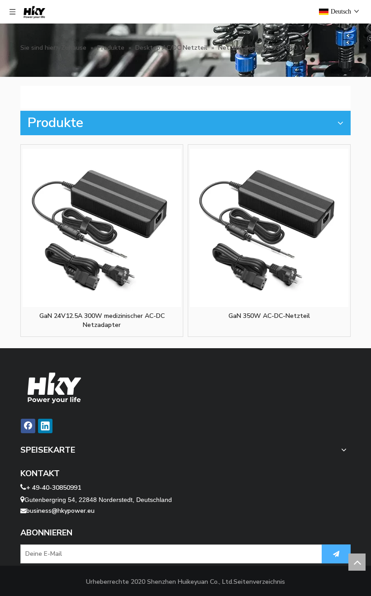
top (357, 562)
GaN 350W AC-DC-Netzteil (269, 316)
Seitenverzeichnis (259, 581)
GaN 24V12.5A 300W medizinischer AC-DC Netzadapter (102, 320)
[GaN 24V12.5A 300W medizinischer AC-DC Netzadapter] (102, 228)
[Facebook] (28, 426)
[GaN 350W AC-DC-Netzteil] (269, 228)
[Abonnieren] (336, 553)
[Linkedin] (45, 426)
